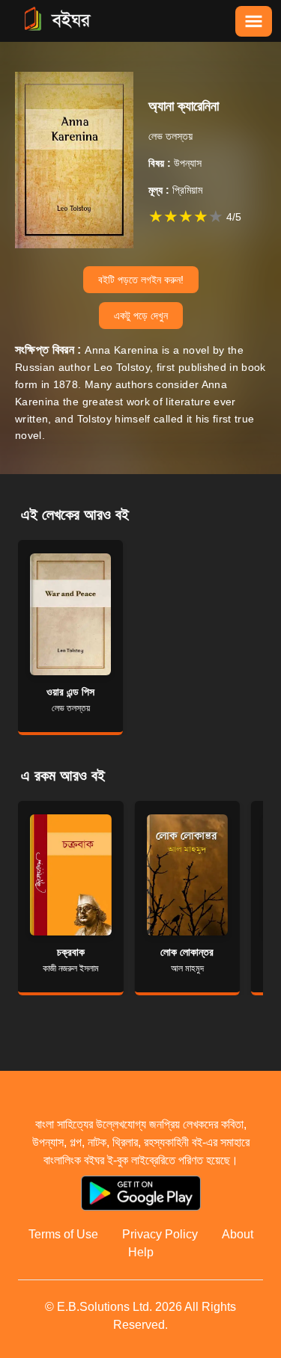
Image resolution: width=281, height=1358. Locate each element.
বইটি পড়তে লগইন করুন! (141, 280)
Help (141, 1252)
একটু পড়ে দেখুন (141, 316)
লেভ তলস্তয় (170, 136)
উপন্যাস (175, 163)
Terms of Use (63, 1234)
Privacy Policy (160, 1234)
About (237, 1234)
